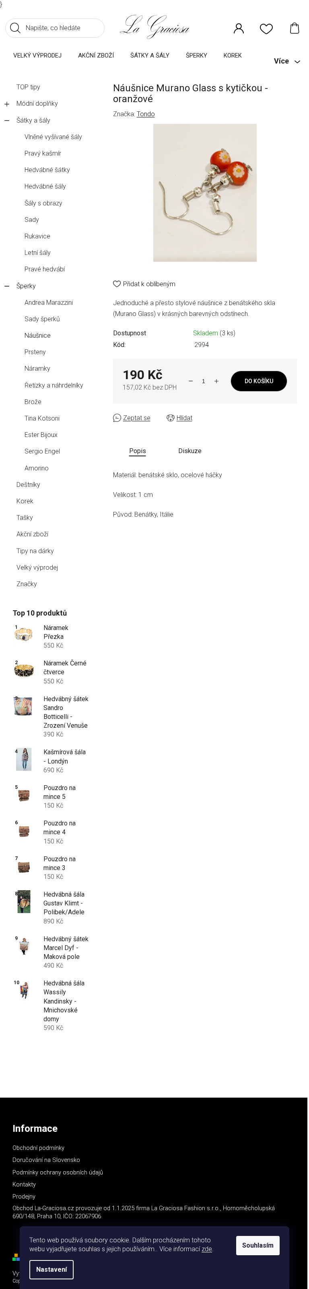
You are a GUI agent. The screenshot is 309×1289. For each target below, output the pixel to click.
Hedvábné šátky (47, 170)
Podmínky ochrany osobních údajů (57, 1172)
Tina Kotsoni (42, 418)
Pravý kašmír (43, 153)
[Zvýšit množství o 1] (216, 381)
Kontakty (24, 1184)
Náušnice (38, 335)
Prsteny (35, 352)
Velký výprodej (37, 567)
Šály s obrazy (43, 203)
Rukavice (37, 236)
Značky (26, 584)
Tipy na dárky (35, 551)
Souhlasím (258, 1245)
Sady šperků (42, 319)
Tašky (24, 517)
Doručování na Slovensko (46, 1160)
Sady (32, 220)
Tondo (146, 114)
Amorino (37, 468)
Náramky (37, 368)
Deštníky (28, 485)
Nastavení (51, 1269)
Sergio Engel (42, 451)
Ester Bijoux (41, 435)
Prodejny (23, 1196)
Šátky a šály (33, 120)
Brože (33, 402)
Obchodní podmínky (38, 1147)
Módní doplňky (37, 103)
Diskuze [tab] (190, 451)
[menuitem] (37, 55)
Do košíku (259, 381)
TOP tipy (28, 87)
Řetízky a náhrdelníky (54, 385)
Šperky (26, 286)
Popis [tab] (137, 451)
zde (207, 1249)
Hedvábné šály (45, 186)
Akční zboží (32, 534)
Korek (24, 501)
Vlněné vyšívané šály (53, 137)
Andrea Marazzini (49, 302)
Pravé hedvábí (45, 269)
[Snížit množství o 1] (191, 381)
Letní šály (38, 253)
